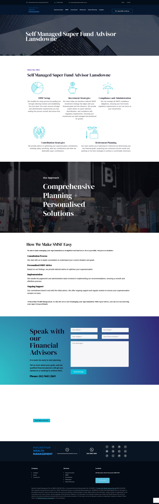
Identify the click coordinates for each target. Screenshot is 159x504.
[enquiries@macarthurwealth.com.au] (67, 449)
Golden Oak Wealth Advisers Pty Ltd (106, 488)
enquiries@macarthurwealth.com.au (79, 2)
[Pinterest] (113, 451)
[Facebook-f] (107, 447)
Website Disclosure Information (46, 498)
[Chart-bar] (113, 456)
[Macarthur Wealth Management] (34, 9)
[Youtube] (107, 451)
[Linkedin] (119, 447)
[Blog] (119, 451)
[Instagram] (125, 447)
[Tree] (125, 456)
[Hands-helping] (119, 456)
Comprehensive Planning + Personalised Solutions (69, 199)
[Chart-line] (125, 451)
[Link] (107, 456)
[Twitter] (113, 447)
